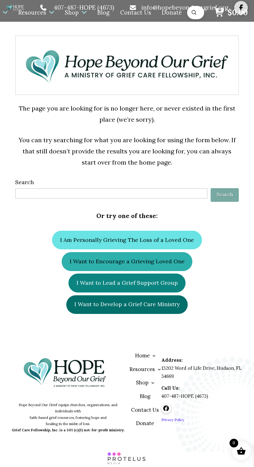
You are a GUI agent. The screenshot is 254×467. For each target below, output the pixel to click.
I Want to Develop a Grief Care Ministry (127, 304)
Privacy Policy (172, 420)
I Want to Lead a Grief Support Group (127, 282)
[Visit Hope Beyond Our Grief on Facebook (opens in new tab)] (166, 408)
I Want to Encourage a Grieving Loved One (127, 261)
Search (24, 182)
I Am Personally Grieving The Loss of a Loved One (127, 239)
